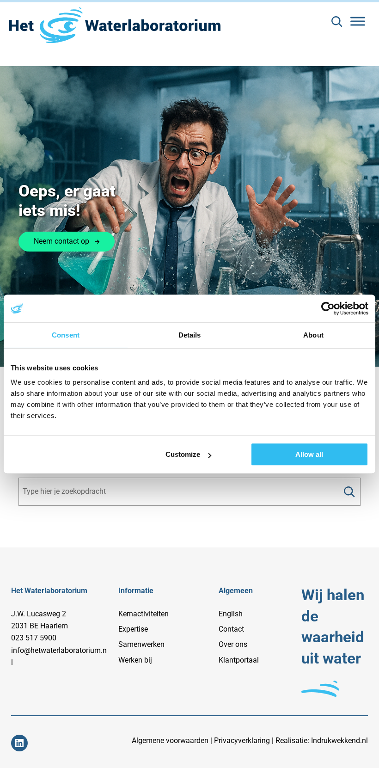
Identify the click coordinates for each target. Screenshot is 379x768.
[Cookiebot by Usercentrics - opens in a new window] (327, 308)
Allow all (309, 454)
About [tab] (313, 335)
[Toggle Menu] (357, 21)
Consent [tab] (65, 335)
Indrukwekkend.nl (339, 740)
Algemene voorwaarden (170, 740)
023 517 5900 (33, 637)
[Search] (349, 492)
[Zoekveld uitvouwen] (337, 21)
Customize (182, 454)
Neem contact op (61, 241)
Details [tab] (189, 335)
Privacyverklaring (242, 740)
